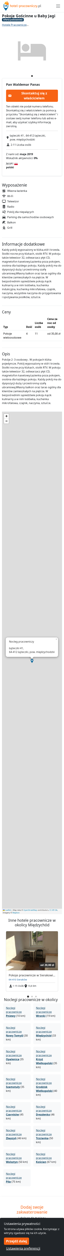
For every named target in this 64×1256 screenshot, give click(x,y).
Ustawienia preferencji (23, 1248)
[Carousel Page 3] (36, 996)
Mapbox (16, 912)
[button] (32, 661)
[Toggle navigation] (58, 6)
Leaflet (8, 910)
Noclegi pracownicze (14, 1012)
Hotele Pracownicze (14, 25)
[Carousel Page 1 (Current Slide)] (28, 997)
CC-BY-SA (53, 910)
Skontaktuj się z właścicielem (34, 95)
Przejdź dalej (16, 1241)
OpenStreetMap (30, 910)
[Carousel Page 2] (32, 996)
